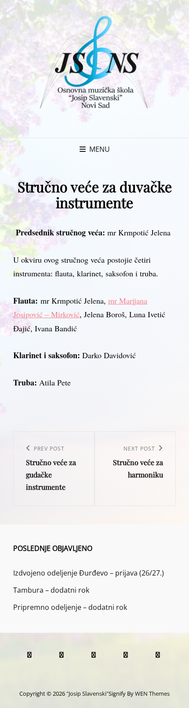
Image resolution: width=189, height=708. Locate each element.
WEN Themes (152, 693)
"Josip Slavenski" (87, 693)
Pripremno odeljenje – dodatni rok (70, 607)
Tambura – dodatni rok (51, 590)
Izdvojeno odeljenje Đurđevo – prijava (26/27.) (88, 573)
